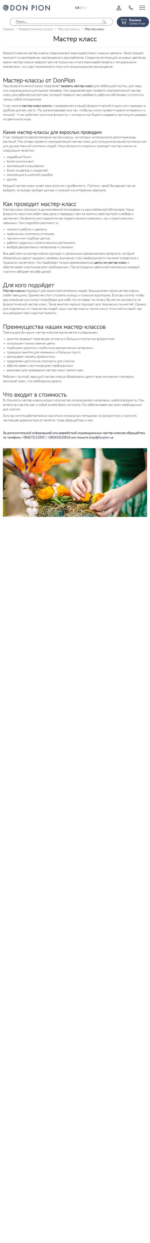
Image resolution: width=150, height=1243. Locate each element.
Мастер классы (69, 29)
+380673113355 (33, 437)
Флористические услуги (36, 29)
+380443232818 (58, 437)
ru (84, 7)
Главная (8, 29)
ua (77, 7)
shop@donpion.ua (101, 437)
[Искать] (104, 22)
